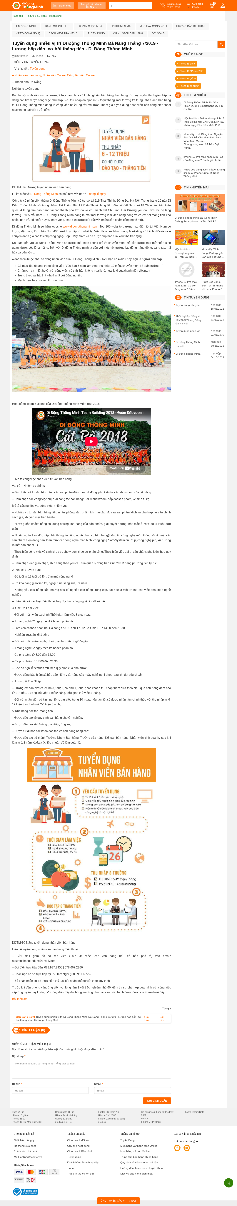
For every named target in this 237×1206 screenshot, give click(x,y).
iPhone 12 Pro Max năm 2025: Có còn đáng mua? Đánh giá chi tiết (186, 285)
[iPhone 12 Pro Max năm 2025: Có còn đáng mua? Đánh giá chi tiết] (186, 271)
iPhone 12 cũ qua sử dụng (111, 1118)
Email (98, 1083)
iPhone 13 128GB (107, 1115)
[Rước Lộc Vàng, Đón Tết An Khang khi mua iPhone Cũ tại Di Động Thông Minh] (213, 271)
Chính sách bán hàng (128, 33)
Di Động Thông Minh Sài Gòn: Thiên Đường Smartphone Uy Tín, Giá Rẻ (196, 219)
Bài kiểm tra (20, 999)
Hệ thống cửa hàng (25, 1145)
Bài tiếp (162, 1018)
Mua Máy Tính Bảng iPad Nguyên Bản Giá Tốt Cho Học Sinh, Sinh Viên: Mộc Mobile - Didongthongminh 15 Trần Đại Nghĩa (212, 253)
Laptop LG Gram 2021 (109, 1112)
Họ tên (17, 1083)
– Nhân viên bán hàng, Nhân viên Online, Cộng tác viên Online (53, 75)
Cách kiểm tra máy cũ (64, 33)
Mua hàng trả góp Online (135, 1151)
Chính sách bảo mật (26, 1151)
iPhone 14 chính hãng (66, 1115)
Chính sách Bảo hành (80, 1151)
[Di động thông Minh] (27, 5)
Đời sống (158, 33)
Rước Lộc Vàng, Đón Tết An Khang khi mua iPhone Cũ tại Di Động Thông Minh (213, 285)
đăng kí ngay (97, 193)
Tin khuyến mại (120, 26)
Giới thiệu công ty (24, 1140)
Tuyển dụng (96, 33)
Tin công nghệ (26, 26)
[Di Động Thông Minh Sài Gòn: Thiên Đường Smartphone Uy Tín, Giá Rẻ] (200, 204)
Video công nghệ (28, 33)
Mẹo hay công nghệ (154, 26)
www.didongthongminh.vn (80, 226)
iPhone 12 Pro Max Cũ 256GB (27, 1122)
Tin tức (71, 1168)
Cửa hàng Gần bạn (197, 5)
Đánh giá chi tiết (57, 26)
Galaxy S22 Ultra (63, 1118)
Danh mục (65, 5)
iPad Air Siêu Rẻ (63, 1122)
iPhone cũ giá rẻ (20, 1115)
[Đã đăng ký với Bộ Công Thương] (25, 1192)
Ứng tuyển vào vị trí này (118, 1200)
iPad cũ (102, 1122)
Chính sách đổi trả (78, 1140)
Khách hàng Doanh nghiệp (83, 1162)
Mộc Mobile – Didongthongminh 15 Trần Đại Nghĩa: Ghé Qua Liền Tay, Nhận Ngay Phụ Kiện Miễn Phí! (186, 253)
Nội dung (18, 1056)
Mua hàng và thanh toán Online (138, 1145)
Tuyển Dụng (127, 1140)
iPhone (144, 1118)
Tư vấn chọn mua (89, 26)
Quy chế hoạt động (78, 1145)
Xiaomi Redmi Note (194, 1112)
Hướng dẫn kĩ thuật (190, 26)
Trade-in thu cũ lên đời (80, 1173)
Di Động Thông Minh (44, 193)
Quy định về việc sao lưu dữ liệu (139, 1162)
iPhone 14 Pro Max (151, 1122)
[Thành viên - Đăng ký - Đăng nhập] (223, 5)
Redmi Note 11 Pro (64, 1112)
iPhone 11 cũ (18, 1118)
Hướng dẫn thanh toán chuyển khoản (142, 1168)
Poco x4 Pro (18, 1112)
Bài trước (147, 1018)
